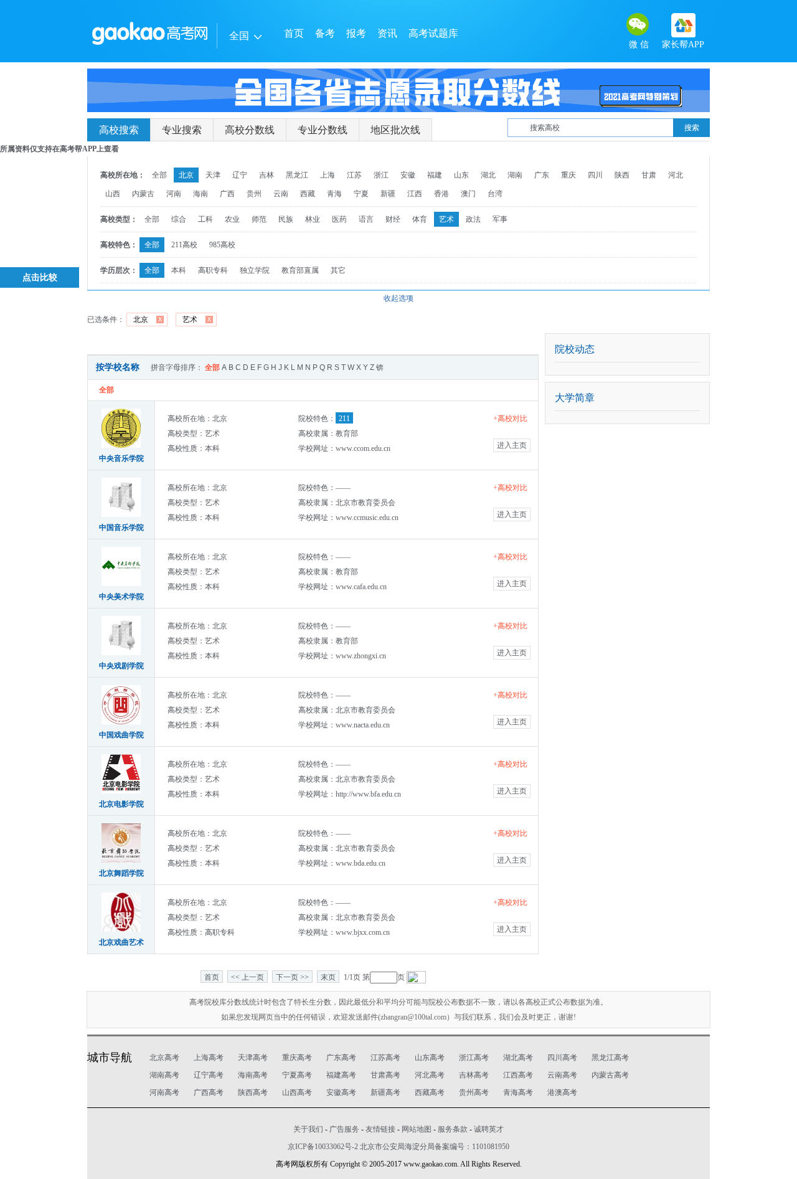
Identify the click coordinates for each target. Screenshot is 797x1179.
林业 (312, 219)
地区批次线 (395, 130)
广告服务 (344, 1129)
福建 (434, 175)
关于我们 (308, 1129)
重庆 (568, 175)
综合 (178, 219)
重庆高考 (297, 1057)
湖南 (514, 175)
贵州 (254, 193)
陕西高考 (253, 1092)
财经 (392, 219)
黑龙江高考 (610, 1057)
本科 (178, 270)
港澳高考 (562, 1092)
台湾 (495, 193)
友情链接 (380, 1129)
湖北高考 (518, 1057)
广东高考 (341, 1057)
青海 (334, 193)
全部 (159, 175)
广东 (541, 175)
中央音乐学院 (121, 458)
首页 (294, 33)
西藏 (307, 193)
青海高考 (518, 1092)
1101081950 (490, 1146)
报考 (356, 33)
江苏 (354, 175)
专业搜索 (182, 130)
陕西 (622, 175)
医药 (339, 219)
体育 (419, 219)
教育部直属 (300, 270)
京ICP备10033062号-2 (323, 1146)
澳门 (468, 193)
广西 (227, 193)
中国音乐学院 (121, 527)
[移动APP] (683, 25)
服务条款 (453, 1129)
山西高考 (297, 1092)
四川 (595, 175)
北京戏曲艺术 (121, 942)
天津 (212, 175)
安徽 (407, 175)
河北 (675, 175)
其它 (338, 270)
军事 (500, 219)
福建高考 (341, 1075)
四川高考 (562, 1057)
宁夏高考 (297, 1075)
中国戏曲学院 (121, 735)
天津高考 (253, 1057)
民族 (285, 219)
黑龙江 (297, 175)
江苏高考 (385, 1057)
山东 (461, 175)
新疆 (387, 193)
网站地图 (417, 1129)
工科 (205, 219)
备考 (325, 33)
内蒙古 (143, 193)
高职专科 (213, 270)
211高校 (184, 244)
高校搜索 (119, 130)
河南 (173, 193)
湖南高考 (164, 1075)
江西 (414, 193)
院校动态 (575, 349)
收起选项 (398, 298)
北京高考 (164, 1057)
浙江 (381, 175)
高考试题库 (433, 33)
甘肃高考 (385, 1075)
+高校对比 (510, 418)
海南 (200, 193)
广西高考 (209, 1092)
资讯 (387, 33)
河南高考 (164, 1092)
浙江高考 (474, 1057)
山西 (112, 193)
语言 (366, 219)
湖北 (488, 175)
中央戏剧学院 (121, 665)
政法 (473, 219)
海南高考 (253, 1075)
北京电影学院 (121, 804)
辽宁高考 (209, 1075)
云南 (280, 193)
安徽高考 (341, 1092)
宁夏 (361, 193)
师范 (259, 219)
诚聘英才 (489, 1129)
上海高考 (209, 1057)
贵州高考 (474, 1092)
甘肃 (648, 175)
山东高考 (430, 1057)
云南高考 (562, 1075)
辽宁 (239, 175)
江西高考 (518, 1075)
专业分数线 (322, 130)
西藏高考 (430, 1092)
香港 (441, 193)
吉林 (266, 175)
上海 (327, 175)
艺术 (446, 219)
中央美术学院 (121, 596)
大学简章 (575, 397)
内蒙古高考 (610, 1075)
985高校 (222, 244)
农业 (232, 219)
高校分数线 (250, 130)
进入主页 (512, 445)
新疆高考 (385, 1092)
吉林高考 (474, 1075)
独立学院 (255, 270)
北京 (186, 175)
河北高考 (430, 1075)
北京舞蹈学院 (121, 873)
